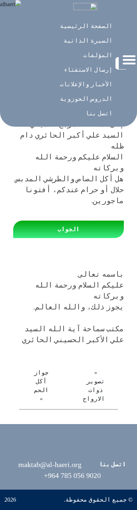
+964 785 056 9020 (72, 475)
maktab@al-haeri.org (49, 464)
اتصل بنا (112, 464)
